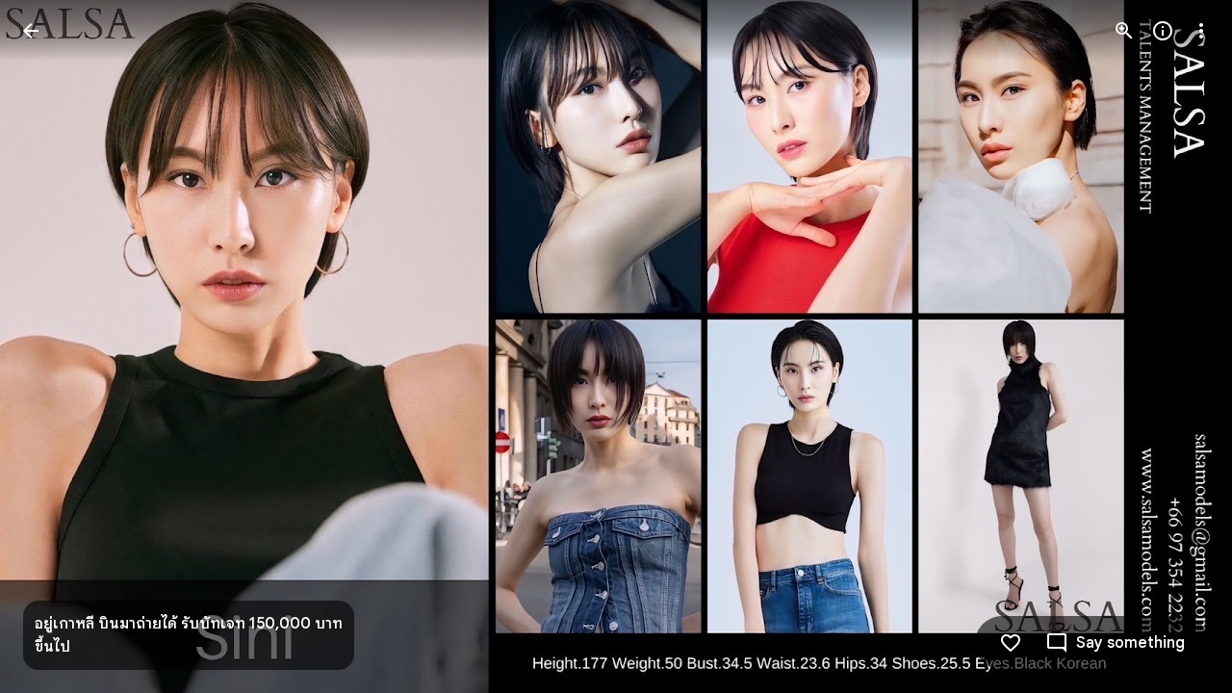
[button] (1178, 346)
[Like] (1010, 642)
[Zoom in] (1124, 31)
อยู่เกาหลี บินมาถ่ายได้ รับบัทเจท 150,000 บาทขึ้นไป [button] (189, 635)
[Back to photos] (31, 31)
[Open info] (1162, 31)
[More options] (1201, 31)
